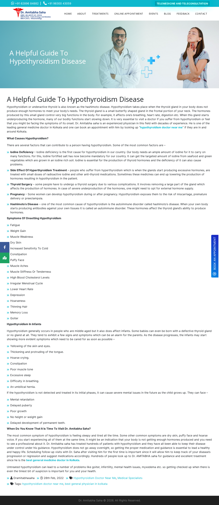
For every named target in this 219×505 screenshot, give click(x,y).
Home (68, 13)
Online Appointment (128, 13)
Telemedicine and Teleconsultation (182, 3)
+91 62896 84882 (26, 3)
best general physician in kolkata (86, 483)
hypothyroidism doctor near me (161, 127)
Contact (201, 13)
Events (153, 13)
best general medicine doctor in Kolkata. (53, 460)
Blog (167, 13)
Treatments (100, 13)
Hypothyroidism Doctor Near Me (95, 478)
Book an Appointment (214, 254)
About (81, 13)
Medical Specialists (130, 478)
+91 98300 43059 (59, 3)
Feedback (183, 13)
